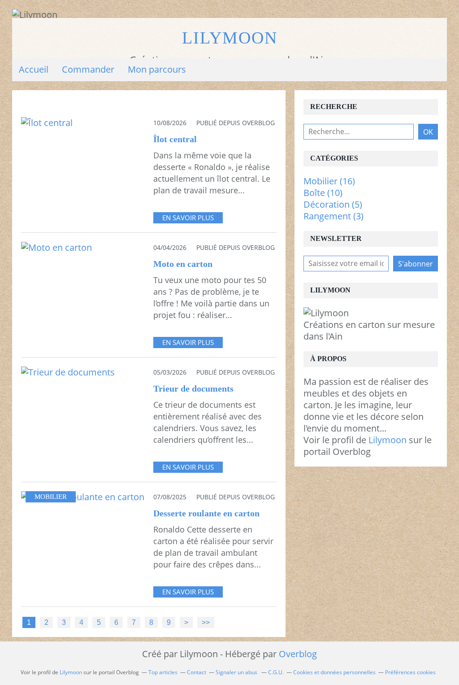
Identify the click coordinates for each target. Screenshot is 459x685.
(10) (322, 193)
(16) (329, 181)
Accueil (33, 69)
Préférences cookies (410, 672)
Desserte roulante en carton (206, 513)
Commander (88, 69)
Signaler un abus (237, 672)
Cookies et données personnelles (334, 672)
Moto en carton (182, 264)
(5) (332, 204)
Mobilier (51, 496)
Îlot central (175, 139)
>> (206, 622)
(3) (333, 216)
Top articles (163, 672)
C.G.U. (276, 672)
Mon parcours (157, 69)
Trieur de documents (193, 388)
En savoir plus (188, 217)
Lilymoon (229, 38)
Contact (196, 672)
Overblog (298, 654)
